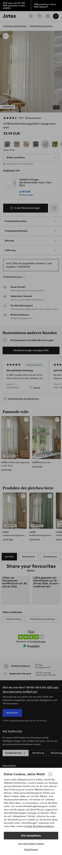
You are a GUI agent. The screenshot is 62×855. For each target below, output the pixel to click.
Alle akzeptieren (31, 835)
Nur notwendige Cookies (31, 843)
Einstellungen (31, 849)
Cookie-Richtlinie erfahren (39, 826)
